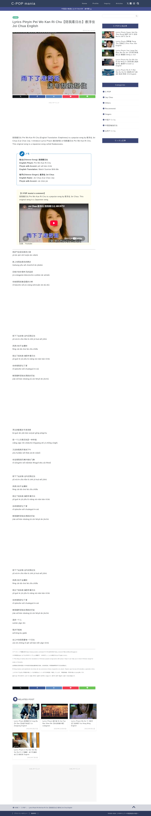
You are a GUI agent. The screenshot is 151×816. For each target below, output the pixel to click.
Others (108, 103)
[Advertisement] (54, 118)
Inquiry (107, 3)
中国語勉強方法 (111, 125)
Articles (119, 3)
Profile (96, 3)
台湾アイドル (110, 131)
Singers (108, 114)
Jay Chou (109, 97)
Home (84, 3)
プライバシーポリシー (21, 813)
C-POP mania (23, 3)
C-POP (15, 17)
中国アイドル (110, 120)
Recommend (110, 108)
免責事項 (33, 813)
